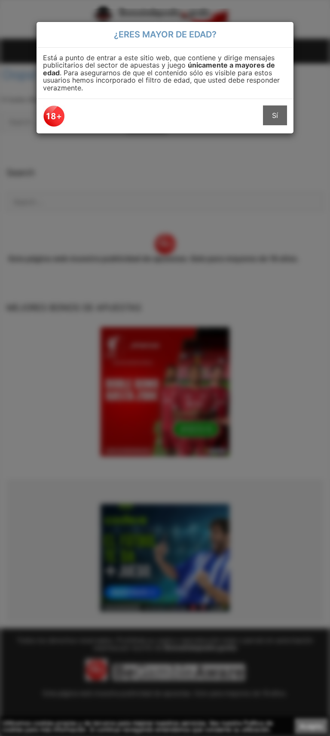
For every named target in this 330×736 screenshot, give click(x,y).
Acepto (311, 726)
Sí (275, 115)
